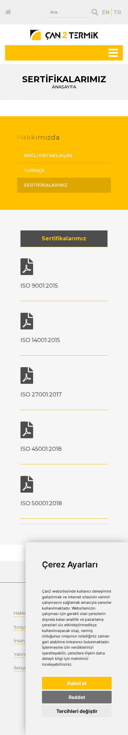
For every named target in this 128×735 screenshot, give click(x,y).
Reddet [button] (77, 697)
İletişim (21, 667)
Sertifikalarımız (64, 238)
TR (117, 12)
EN (106, 12)
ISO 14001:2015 (40, 340)
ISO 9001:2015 (39, 286)
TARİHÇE (34, 170)
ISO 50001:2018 (41, 503)
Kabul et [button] (76, 683)
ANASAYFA (64, 86)
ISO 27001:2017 (41, 394)
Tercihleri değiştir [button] (77, 711)
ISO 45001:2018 (41, 449)
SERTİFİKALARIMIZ (46, 185)
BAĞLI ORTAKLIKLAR (48, 155)
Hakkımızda (38, 137)
